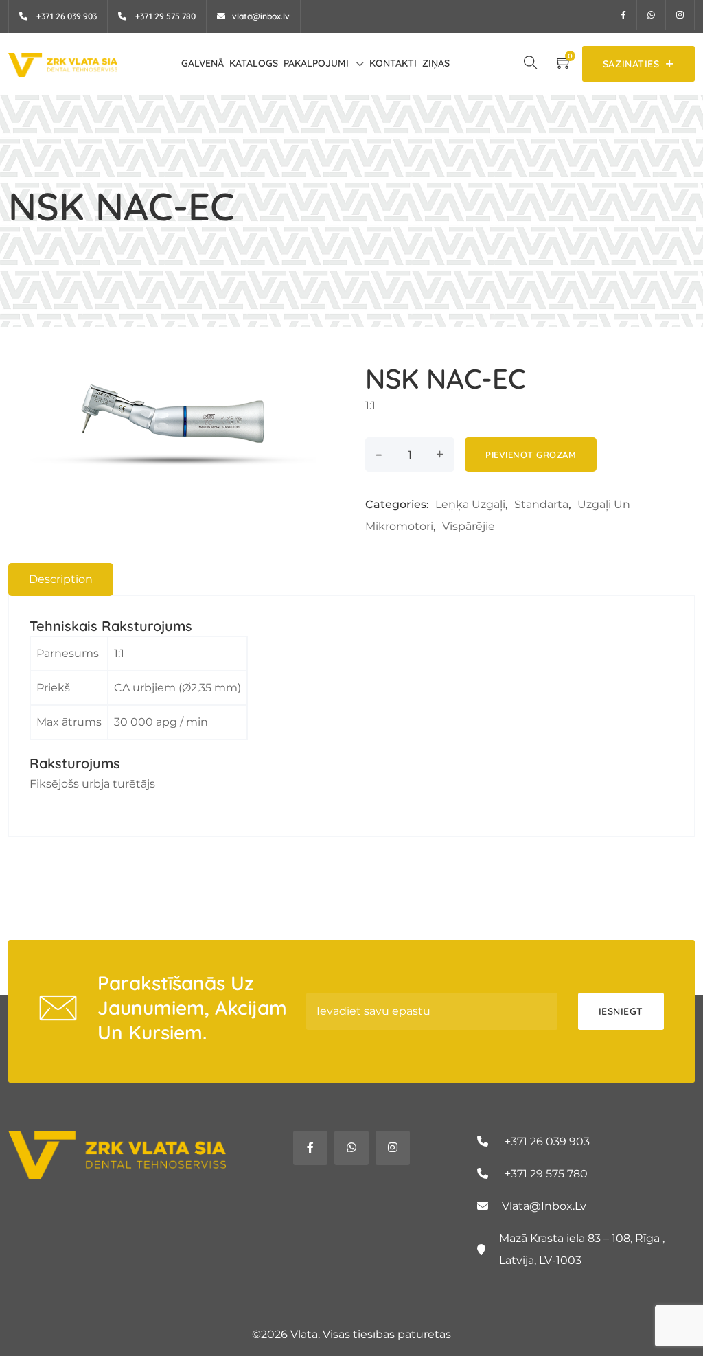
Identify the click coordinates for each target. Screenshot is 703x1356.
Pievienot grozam (530, 454)
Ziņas (436, 63)
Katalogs (253, 63)
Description (61, 579)
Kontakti (393, 63)
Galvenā (202, 63)
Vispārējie (468, 526)
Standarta (541, 504)
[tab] (60, 579)
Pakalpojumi (316, 63)
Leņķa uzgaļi (470, 504)
